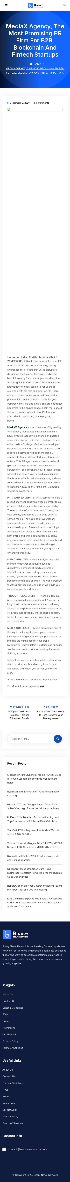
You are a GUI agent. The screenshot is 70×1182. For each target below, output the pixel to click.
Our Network (9, 1034)
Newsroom (8, 1027)
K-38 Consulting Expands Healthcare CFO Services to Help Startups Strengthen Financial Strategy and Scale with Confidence (34, 902)
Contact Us (8, 1001)
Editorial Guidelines (12, 1007)
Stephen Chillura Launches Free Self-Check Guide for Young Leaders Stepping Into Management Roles (34, 778)
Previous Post (19, 712)
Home (37, 64)
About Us (7, 994)
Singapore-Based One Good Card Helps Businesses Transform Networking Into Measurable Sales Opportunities (34, 872)
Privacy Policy (10, 1041)
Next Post (50, 712)
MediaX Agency (17, 427)
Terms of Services (12, 1047)
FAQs (5, 1014)
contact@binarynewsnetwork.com (27, 1149)
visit (42, 686)
